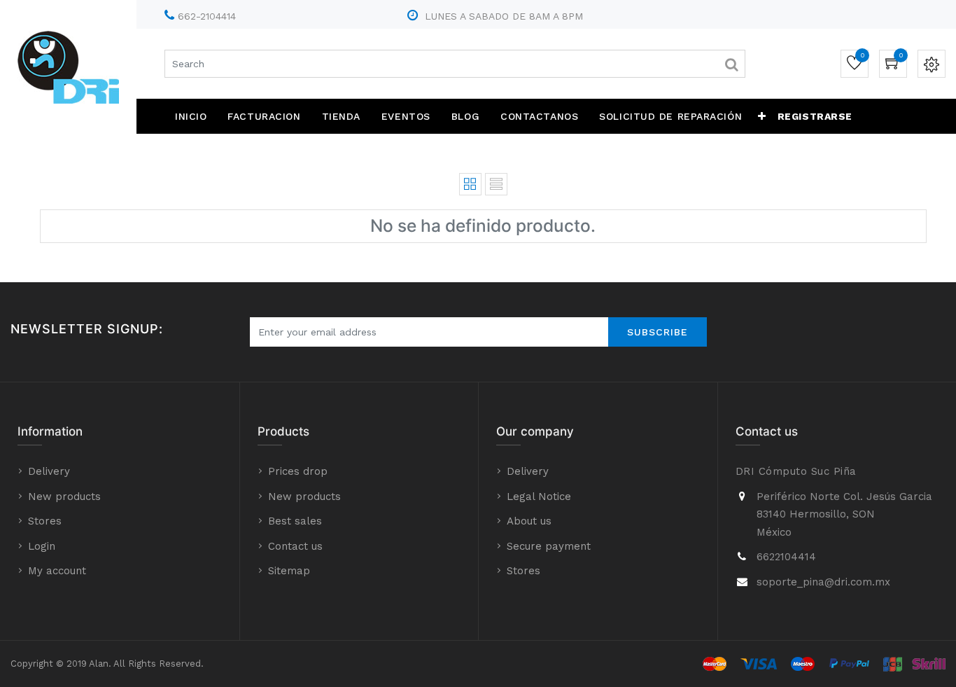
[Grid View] (470, 184)
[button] (762, 116)
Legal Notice (539, 496)
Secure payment (549, 546)
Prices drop (298, 471)
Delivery (49, 471)
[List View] (496, 184)
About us (529, 521)
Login (41, 546)
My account (57, 570)
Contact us (295, 546)
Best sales (295, 521)
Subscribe (657, 332)
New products (64, 496)
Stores (45, 521)
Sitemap (289, 570)
